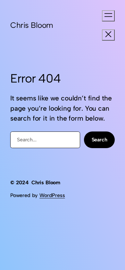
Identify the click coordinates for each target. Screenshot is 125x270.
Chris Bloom (31, 25)
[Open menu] (108, 15)
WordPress (52, 195)
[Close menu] (108, 35)
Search (99, 140)
